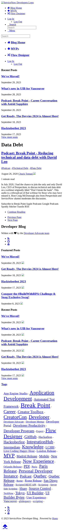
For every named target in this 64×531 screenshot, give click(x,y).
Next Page (12, 220)
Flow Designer (18, 13)
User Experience (36, 497)
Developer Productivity (29, 425)
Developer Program (19, 431)
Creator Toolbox (30, 412)
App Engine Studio (15, 393)
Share (23, 488)
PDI (27, 466)
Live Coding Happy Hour (19, 451)
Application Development (29, 395)
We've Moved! (10, 76)
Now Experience (38, 461)
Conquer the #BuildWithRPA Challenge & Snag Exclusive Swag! (28, 295)
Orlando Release (13, 466)
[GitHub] (8, 241)
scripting (38, 501)
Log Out (18, 21)
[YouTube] (8, 244)
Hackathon (45, 437)
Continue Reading (16, 212)
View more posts (9, 137)
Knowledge (32, 446)
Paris (34, 466)
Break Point (35, 405)
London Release (46, 451)
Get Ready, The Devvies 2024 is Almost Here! (30, 116)
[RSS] (8, 238)
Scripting (43, 484)
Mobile (44, 456)
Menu (12, 30)
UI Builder (35, 493)
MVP (9, 455)
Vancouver (10, 501)
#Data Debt (35, 168)
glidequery (25, 501)
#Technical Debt (20, 168)
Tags (4, 384)
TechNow (8, 493)
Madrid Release (27, 456)
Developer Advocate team (36, 233)
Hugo (55, 518)
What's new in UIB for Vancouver (22, 88)
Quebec (40, 476)
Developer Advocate (14, 421)
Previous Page (14, 217)
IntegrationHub (40, 441)
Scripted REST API (26, 484)
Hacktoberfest (14, 442)
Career (10, 411)
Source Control (40, 488)
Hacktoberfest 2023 (13, 128)
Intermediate (12, 447)
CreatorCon (15, 417)
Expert (39, 431)
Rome (19, 480)
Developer (39, 417)
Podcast (26, 476)
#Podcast (5, 168)
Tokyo (20, 493)
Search (12, 24)
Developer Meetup (35, 421)
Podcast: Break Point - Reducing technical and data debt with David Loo (29, 157)
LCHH (50, 447)
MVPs (13, 10)
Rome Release (33, 480)
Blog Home (16, 8)
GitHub (30, 436)
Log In (10, 18)
